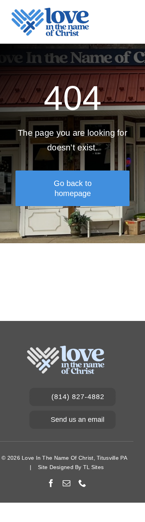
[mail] (66, 483)
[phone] (82, 483)
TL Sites (93, 467)
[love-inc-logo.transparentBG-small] (50, 11)
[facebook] (51, 483)
